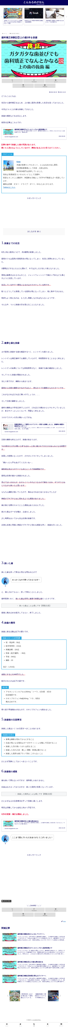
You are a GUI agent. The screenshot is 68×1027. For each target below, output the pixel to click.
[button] (62, 550)
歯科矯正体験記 (7, 901)
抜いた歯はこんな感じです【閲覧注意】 (35, 606)
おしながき (31, 231)
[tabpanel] (13, 16)
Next (67, 17)
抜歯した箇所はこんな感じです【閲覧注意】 (35, 794)
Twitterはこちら (9, 187)
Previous (1, 17)
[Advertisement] (34, 212)
